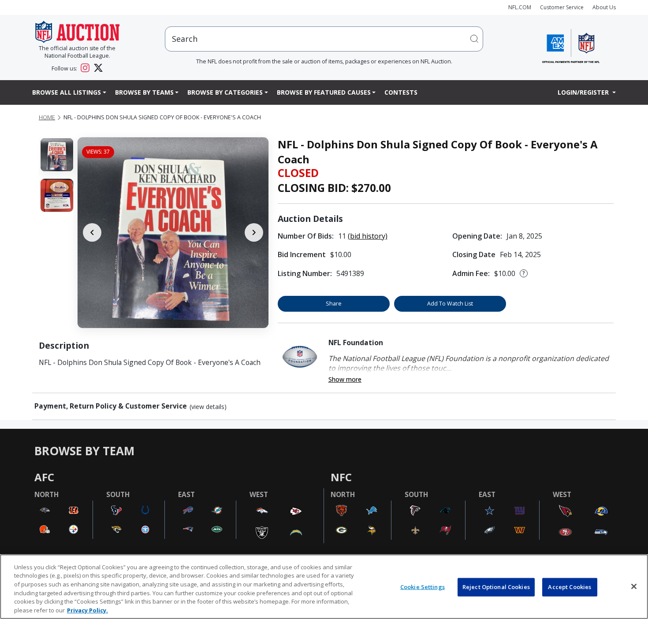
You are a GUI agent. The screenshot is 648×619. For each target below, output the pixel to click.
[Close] (634, 586)
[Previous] (92, 232)
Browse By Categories (225, 92)
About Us (604, 7)
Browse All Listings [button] (66, 92)
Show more (344, 379)
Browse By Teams (144, 92)
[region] (324, 586)
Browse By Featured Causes (324, 92)
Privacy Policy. (87, 610)
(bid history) (367, 236)
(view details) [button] (208, 407)
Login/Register (584, 92)
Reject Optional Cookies (496, 587)
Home (47, 117)
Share (334, 303)
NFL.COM (519, 7)
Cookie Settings (422, 587)
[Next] (254, 232)
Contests (400, 92)
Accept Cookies (569, 587)
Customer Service (562, 7)
